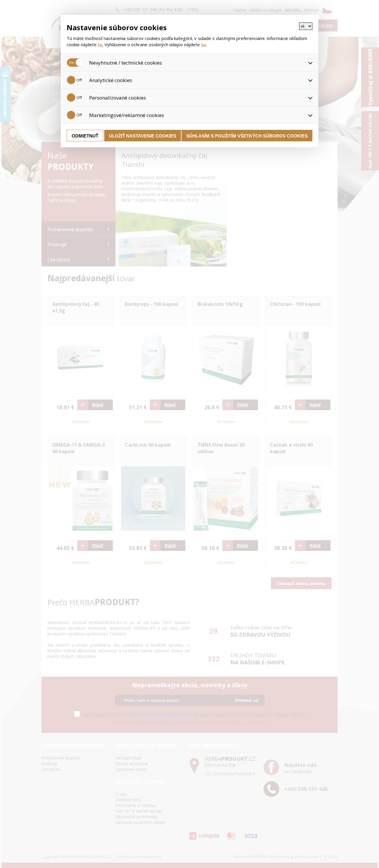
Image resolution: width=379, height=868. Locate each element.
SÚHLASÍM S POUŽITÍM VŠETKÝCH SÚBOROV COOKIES (247, 135)
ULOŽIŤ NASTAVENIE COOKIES (142, 135)
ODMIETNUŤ (85, 135)
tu (100, 44)
